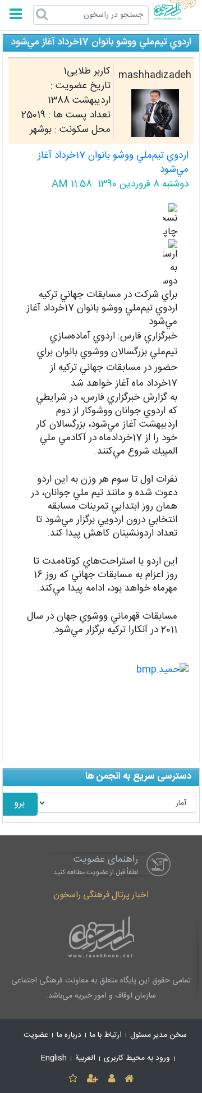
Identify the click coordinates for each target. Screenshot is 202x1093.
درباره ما (69, 1035)
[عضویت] (92, 1079)
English (54, 1058)
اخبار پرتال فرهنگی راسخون (101, 895)
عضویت (36, 1035)
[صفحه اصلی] (129, 1079)
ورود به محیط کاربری (137, 1058)
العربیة (85, 1058)
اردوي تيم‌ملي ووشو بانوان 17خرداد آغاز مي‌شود (113, 163)
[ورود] (111, 1079)
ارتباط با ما (106, 1035)
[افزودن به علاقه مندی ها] (72, 1079)
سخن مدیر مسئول (158, 1035)
